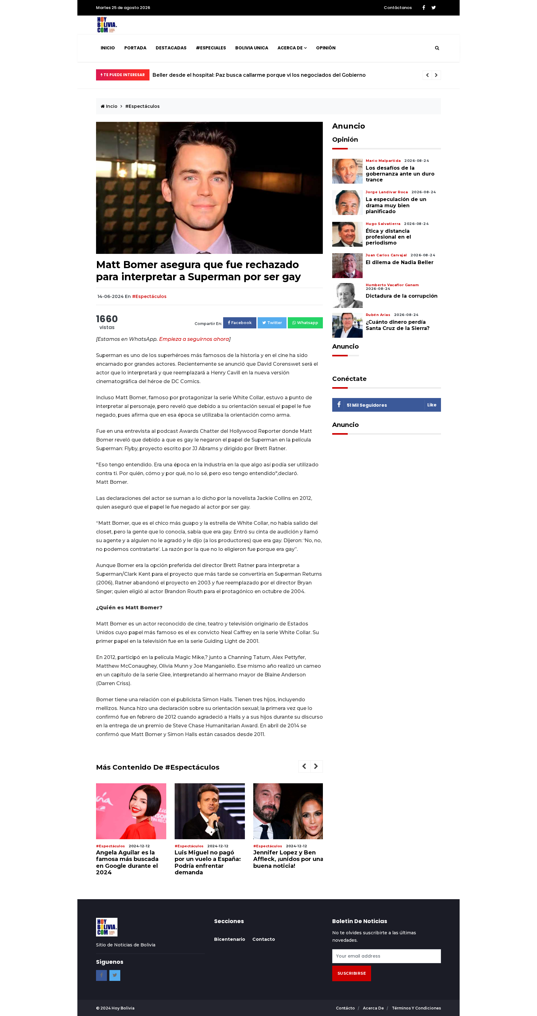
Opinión (326, 48)
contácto (346, 1008)
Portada (135, 48)
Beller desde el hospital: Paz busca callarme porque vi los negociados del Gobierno (259, 75)
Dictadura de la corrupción (402, 296)
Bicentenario (229, 939)
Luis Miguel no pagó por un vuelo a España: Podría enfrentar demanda (208, 862)
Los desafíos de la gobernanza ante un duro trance (400, 174)
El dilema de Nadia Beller (400, 262)
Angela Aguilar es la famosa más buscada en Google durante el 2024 (127, 862)
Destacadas (171, 48)
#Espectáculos (142, 106)
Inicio (108, 48)
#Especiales (211, 48)
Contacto (263, 939)
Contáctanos (398, 8)
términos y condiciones (416, 1008)
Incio (111, 106)
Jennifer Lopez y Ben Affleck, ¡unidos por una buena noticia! (288, 859)
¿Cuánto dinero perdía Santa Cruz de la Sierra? (397, 325)
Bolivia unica (251, 48)
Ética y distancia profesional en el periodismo (388, 237)
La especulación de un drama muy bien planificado (396, 205)
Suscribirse (351, 973)
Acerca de (290, 48)
